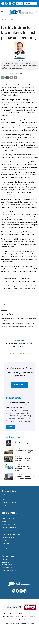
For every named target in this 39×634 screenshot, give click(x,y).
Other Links (8, 556)
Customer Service (11, 534)
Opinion (4, 304)
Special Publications (8, 524)
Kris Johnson (19, 73)
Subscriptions (6, 546)
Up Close (5, 500)
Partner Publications (9, 527)
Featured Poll (13, 397)
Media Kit (5, 549)
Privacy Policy (7, 568)
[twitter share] (7, 78)
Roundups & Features (9, 502)
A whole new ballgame (23, 443)
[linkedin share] (3, 78)
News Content (9, 491)
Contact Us (5, 562)
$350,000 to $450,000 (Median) (19, 413)
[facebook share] (11, 78)
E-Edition (5, 516)
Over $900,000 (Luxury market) (19, 421)
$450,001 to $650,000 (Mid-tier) (19, 416)
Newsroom (5, 521)
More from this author (18, 354)
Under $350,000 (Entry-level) (18, 410)
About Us (5, 559)
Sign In (19, 3)
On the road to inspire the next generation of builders (17, 326)
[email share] (15, 78)
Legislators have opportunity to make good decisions (17, 323)
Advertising (6, 543)
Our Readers (6, 540)
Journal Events (7, 565)
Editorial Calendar (8, 537)
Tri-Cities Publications (9, 570)
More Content (9, 512)
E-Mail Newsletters (8, 519)
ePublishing (31, 623)
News (3, 494)
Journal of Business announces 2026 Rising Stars (23, 469)
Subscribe (19, 385)
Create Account (30, 3)
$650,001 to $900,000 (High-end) (20, 419)
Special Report (7, 497)
